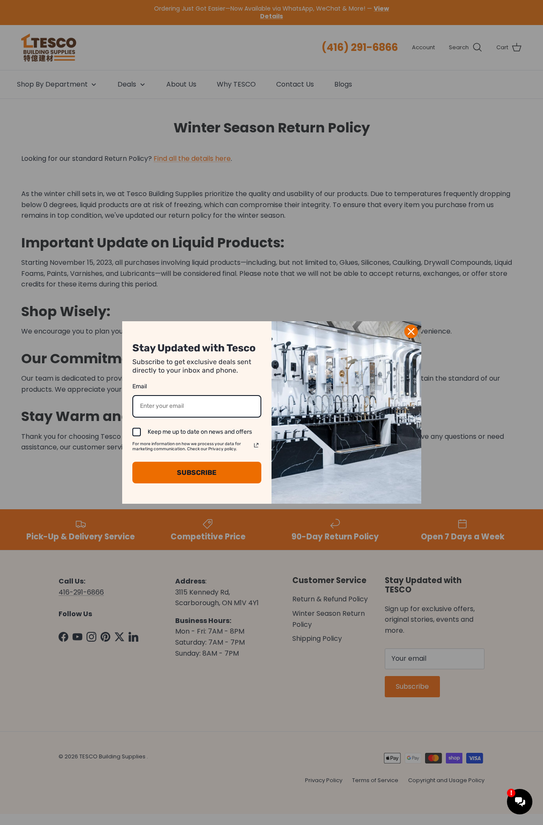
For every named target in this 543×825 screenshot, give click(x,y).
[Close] (411, 331)
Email (139, 386)
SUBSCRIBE (196, 473)
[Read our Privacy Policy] (256, 445)
